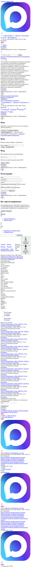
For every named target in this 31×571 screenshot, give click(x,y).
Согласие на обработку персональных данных (12, 461)
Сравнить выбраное (6, 1)
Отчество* (4, 180)
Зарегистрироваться (6, 132)
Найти (20, 55)
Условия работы (15, 457)
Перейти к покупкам (6, 211)
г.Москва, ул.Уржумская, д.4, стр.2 (14, 453)
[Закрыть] (2, 118)
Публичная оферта (6, 460)
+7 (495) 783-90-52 (11, 415)
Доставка (22, 457)
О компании (9, 56)
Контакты (3, 58)
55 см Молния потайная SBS (7, 249)
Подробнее (4, 330)
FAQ (20, 56)
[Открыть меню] (1, 51)
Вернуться (11, 190)
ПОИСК (19, 235)
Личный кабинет (23, 410)
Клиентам (16, 56)
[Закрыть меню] (2, 93)
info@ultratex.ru (6, 102)
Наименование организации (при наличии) (13, 184)
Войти (7, 163)
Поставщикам (26, 56)
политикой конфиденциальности (10, 135)
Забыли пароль (8, 220)
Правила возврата (6, 459)
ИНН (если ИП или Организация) (10, 187)
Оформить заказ (8, 232)
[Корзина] (6, 60)
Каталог (3, 56)
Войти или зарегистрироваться (9, 96)
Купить (3, 308)
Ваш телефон (4, 145)
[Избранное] (4, 60)
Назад (2, 147)
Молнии (3, 246)
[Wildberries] (2, 419)
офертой (21, 134)
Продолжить (4, 190)
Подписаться (4, 406)
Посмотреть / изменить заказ (12, 230)
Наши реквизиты (5, 457)
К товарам (7, 315)
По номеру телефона (12, 130)
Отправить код (9, 147)
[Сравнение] (2, 60)
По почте (3, 130)
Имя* (2, 177)
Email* (2, 182)
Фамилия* (4, 179)
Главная (3, 244)
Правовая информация (17, 459)
